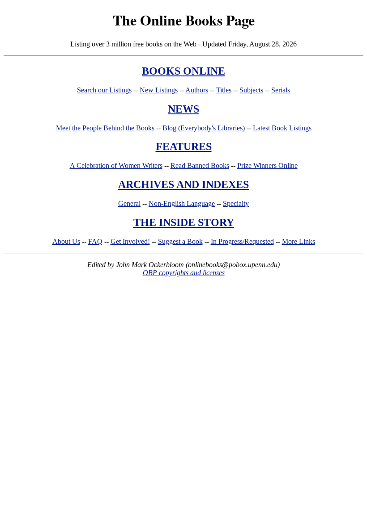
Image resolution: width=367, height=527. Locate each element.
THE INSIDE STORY (183, 222)
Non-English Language (182, 203)
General (129, 203)
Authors (196, 90)
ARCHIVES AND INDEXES (183, 184)
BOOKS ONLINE (183, 71)
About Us (66, 241)
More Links (298, 241)
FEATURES (184, 146)
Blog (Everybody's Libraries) (203, 128)
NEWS (183, 109)
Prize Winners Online (267, 165)
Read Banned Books (200, 165)
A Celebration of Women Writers (116, 165)
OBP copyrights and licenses (184, 272)
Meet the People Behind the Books (105, 128)
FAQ (95, 241)
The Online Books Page (184, 19)
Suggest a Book (180, 241)
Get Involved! (130, 241)
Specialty (236, 203)
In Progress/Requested (242, 241)
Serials (280, 90)
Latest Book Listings (282, 128)
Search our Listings (104, 90)
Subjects (251, 90)
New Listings (159, 90)
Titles (223, 90)
